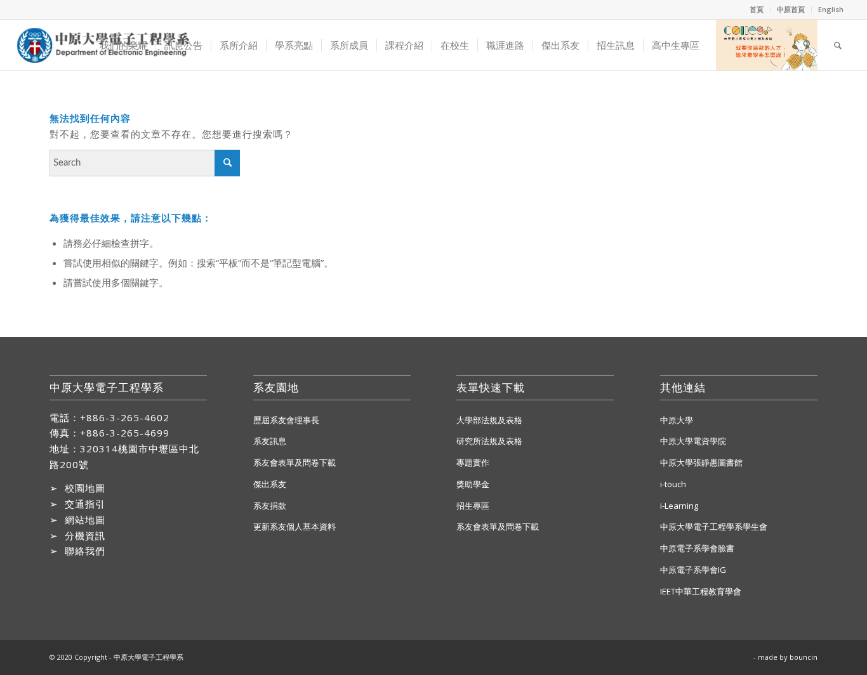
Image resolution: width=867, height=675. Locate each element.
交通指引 (85, 503)
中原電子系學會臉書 (697, 548)
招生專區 (472, 505)
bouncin (803, 657)
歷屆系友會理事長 (286, 420)
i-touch (673, 484)
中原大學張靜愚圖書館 (701, 462)
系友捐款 (269, 505)
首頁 (757, 9)
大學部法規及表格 (489, 420)
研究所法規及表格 (489, 441)
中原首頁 (791, 9)
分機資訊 (85, 535)
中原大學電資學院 (693, 441)
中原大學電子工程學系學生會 (713, 526)
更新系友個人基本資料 (294, 526)
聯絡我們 (85, 550)
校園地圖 (85, 488)
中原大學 (676, 420)
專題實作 (472, 462)
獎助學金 (472, 484)
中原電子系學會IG (693, 569)
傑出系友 (269, 484)
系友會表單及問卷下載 (294, 462)
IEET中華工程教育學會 (700, 591)
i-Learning (679, 505)
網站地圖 (85, 519)
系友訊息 (269, 441)
